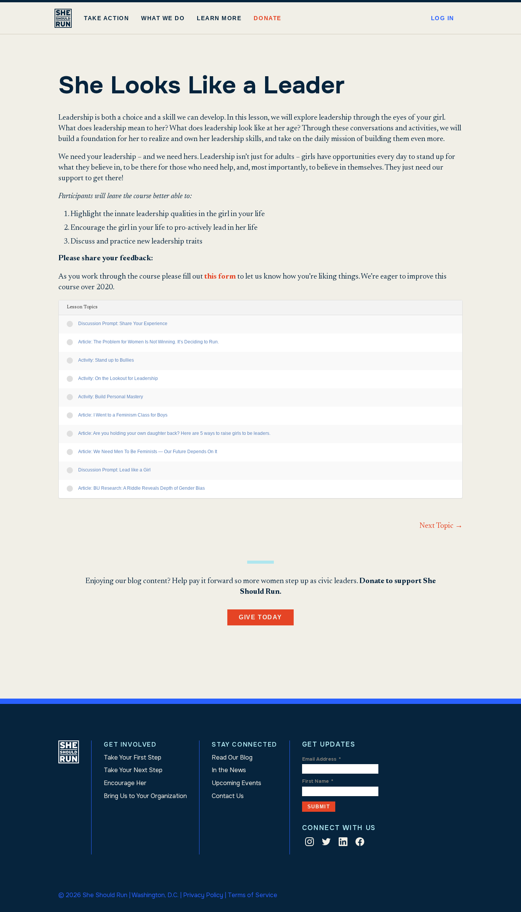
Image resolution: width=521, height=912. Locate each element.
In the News (229, 770)
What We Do (163, 18)
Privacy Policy (203, 895)
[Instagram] (309, 843)
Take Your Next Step (133, 770)
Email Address (321, 759)
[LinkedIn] (343, 843)
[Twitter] (326, 843)
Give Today (260, 617)
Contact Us (228, 796)
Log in (442, 18)
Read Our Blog (232, 757)
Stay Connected (244, 744)
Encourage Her (125, 783)
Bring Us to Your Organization (145, 796)
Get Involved (130, 744)
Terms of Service (252, 895)
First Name (317, 781)
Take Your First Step (132, 757)
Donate (267, 18)
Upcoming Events (236, 783)
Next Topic (441, 526)
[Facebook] (359, 843)
